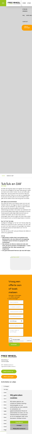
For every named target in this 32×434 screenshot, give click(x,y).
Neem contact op (8, 371)
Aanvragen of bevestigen (15, 295)
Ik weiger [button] (19, 425)
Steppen (6, 408)
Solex (5, 392)
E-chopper (6, 386)
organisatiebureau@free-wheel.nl (8, 366)
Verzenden (14, 344)
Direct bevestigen (13, 298)
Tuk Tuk (6, 398)
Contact (25, 21)
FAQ (24, 15)
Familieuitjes (7, 426)
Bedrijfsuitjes (7, 423)
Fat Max (6, 389)
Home (24, 3)
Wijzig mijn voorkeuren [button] (19, 428)
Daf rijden (6, 395)
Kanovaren (6, 405)
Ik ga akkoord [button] (19, 422)
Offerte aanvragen (15, 297)
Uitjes (29, 3)
